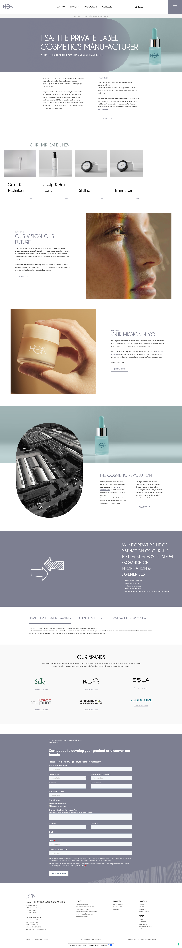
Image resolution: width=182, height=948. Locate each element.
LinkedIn (136, 939)
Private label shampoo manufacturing (86, 912)
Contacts (107, 7)
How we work (90, 7)
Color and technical (118, 904)
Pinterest (141, 939)
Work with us (142, 909)
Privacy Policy (30, 939)
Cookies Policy (39, 939)
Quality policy (143, 924)
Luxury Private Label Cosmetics (84, 914)
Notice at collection (78, 945)
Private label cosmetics (82, 909)
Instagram (148, 939)
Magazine (141, 907)
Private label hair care (82, 904)
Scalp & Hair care (117, 907)
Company (60, 7)
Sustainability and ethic (145, 926)
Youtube (154, 939)
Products (74, 7)
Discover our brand (41, 689)
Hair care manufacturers (82, 916)
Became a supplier (144, 912)
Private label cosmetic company (85, 907)
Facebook (130, 939)
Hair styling (116, 909)
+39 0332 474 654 (32, 910)
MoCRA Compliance (144, 929)
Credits (46, 939)
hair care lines (103, 109)
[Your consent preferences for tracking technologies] (178, 944)
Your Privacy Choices (98, 945)
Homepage (77, 16)
